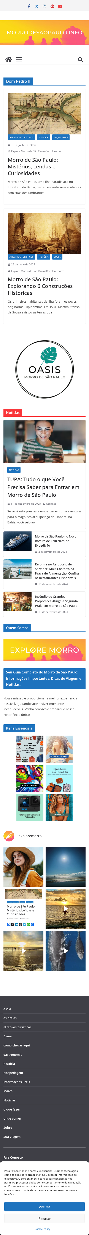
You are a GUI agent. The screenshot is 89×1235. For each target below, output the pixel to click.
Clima (7, 1036)
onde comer (12, 1118)
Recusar (44, 1218)
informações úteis (16, 1082)
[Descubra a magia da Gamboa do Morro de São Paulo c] (66, 909)
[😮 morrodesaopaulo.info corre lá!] (23, 909)
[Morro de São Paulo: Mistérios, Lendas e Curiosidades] (44, 113)
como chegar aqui (16, 1045)
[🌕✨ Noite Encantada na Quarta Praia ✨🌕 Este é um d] (66, 867)
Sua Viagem (12, 1137)
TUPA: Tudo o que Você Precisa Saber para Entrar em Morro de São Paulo (43, 487)
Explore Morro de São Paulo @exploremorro (37, 151)
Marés (8, 1091)
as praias (10, 1018)
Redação (51, 503)
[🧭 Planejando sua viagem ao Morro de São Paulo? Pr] (23, 867)
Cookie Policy (42, 1229)
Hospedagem (13, 1073)
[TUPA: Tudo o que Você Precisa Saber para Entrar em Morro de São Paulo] (44, 441)
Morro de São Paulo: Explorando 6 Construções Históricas (40, 286)
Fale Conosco (13, 1157)
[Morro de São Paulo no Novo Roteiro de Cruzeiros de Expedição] (17, 544)
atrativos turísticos (21, 137)
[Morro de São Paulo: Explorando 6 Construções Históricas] (44, 233)
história (43, 137)
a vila (7, 1009)
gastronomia (12, 1055)
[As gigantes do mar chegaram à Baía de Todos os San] (66, 951)
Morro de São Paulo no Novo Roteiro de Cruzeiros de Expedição (55, 540)
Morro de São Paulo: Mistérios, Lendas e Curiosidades (33, 166)
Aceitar (44, 1206)
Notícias (14, 469)
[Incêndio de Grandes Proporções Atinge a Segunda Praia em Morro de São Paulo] (17, 604)
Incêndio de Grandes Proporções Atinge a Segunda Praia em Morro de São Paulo (56, 601)
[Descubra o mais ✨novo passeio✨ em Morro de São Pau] (23, 951)
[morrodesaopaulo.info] (8, 59)
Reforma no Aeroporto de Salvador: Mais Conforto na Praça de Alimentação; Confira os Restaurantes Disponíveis (57, 571)
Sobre (57, 256)
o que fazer (61, 137)
